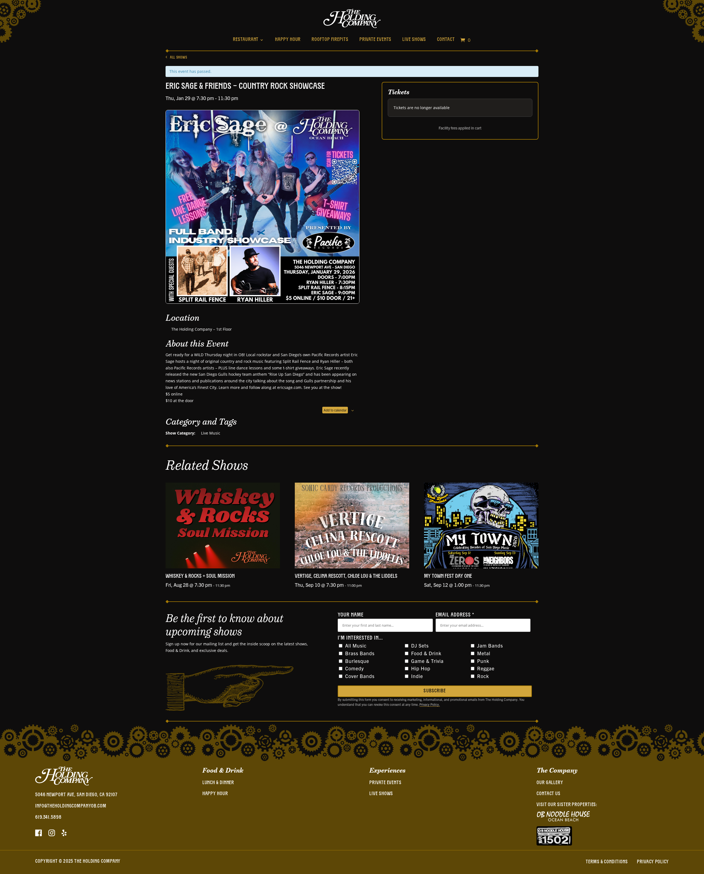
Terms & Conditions (607, 862)
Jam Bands (490, 645)
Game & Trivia (427, 661)
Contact (446, 39)
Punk (483, 661)
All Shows (178, 58)
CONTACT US (548, 794)
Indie (417, 676)
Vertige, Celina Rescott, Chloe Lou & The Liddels (346, 576)
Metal (483, 653)
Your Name (351, 615)
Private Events (375, 39)
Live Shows (414, 39)
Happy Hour (288, 39)
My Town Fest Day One (448, 576)
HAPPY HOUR (215, 794)
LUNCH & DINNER (218, 783)
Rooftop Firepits (330, 39)
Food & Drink (426, 653)
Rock (483, 676)
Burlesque (357, 661)
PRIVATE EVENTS (385, 783)
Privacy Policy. (429, 704)
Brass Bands (360, 653)
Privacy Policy (653, 862)
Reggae (485, 668)
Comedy (354, 668)
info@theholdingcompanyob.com (70, 806)
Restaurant (245, 39)
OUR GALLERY (550, 783)
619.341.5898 (48, 817)
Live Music (210, 433)
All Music (356, 645)
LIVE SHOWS (381, 794)
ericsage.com (289, 387)
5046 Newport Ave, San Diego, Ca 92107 (76, 795)
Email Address (455, 615)
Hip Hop (420, 668)
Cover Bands (360, 676)
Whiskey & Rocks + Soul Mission (200, 576)
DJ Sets (420, 645)
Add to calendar (335, 410)
